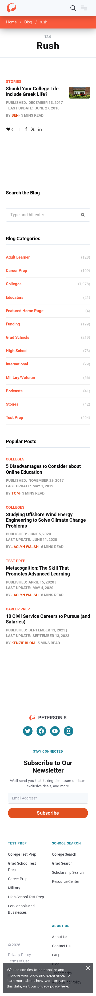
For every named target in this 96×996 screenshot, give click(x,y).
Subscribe (48, 813)
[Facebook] (26, 129)
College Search (64, 854)
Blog (28, 22)
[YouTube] (55, 731)
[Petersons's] (11, 8)
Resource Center (65, 881)
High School (16, 350)
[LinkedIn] (40, 129)
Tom (15, 493)
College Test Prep (22, 854)
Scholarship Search (68, 872)
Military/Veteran (20, 377)
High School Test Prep (26, 897)
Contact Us (61, 946)
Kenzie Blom (23, 643)
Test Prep (14, 417)
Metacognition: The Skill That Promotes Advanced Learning (38, 571)
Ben (15, 115)
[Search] (73, 8)
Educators (14, 297)
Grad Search (62, 863)
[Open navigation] (84, 8)
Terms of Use (18, 961)
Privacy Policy (19, 955)
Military (14, 888)
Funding (13, 324)
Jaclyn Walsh (25, 547)
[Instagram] (68, 731)
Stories (13, 81)
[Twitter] (33, 129)
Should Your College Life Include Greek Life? (32, 91)
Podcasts (14, 391)
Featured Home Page (24, 310)
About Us (59, 937)
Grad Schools (17, 337)
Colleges (14, 283)
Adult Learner (18, 257)
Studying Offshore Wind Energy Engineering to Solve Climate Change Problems (46, 520)
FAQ (55, 955)
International (17, 364)
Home (11, 22)
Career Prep (16, 270)
